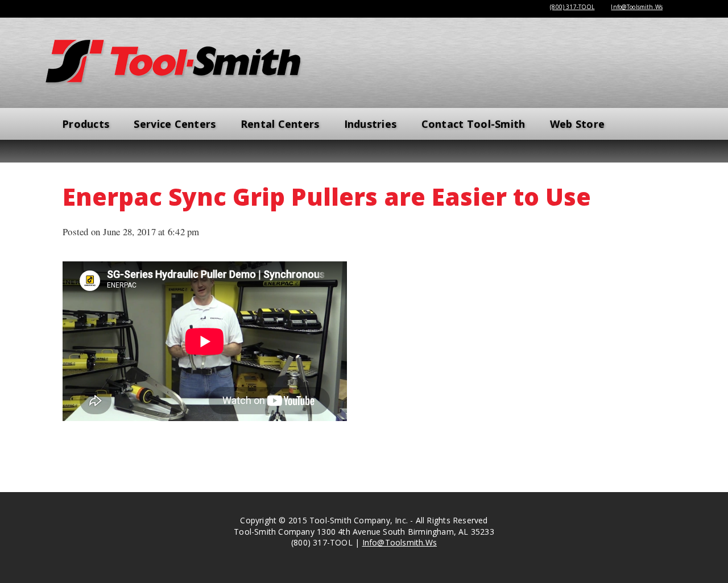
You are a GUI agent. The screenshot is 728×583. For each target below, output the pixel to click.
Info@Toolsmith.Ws (637, 7)
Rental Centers (280, 124)
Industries (370, 124)
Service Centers (175, 124)
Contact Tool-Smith (473, 124)
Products (85, 124)
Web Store (577, 124)
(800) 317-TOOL (572, 7)
